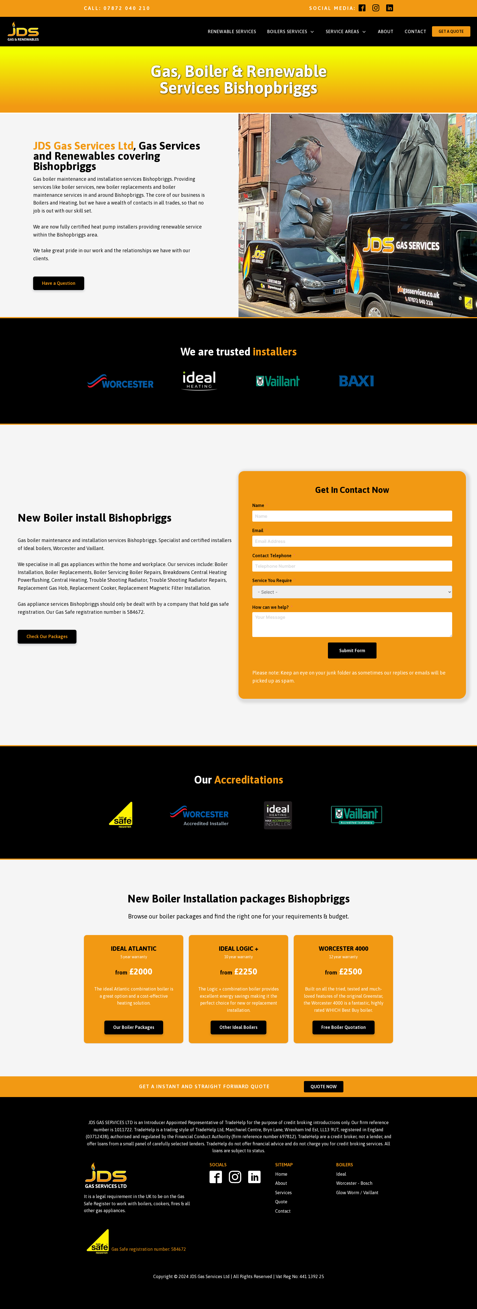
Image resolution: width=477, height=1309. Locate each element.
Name (258, 505)
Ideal (341, 1174)
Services (283, 1192)
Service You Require (272, 580)
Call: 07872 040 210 (117, 8)
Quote (281, 1201)
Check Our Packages (47, 636)
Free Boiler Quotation (343, 1027)
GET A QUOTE (451, 31)
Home (281, 1174)
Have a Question (58, 283)
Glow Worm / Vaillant (357, 1192)
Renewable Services (232, 31)
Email (257, 530)
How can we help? (270, 607)
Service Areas (342, 31)
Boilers (344, 1164)
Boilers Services (287, 31)
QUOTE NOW (324, 1086)
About (386, 31)
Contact (415, 31)
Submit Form (352, 650)
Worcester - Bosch (354, 1183)
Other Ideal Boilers (238, 1027)
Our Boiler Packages (133, 1027)
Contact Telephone (272, 555)
